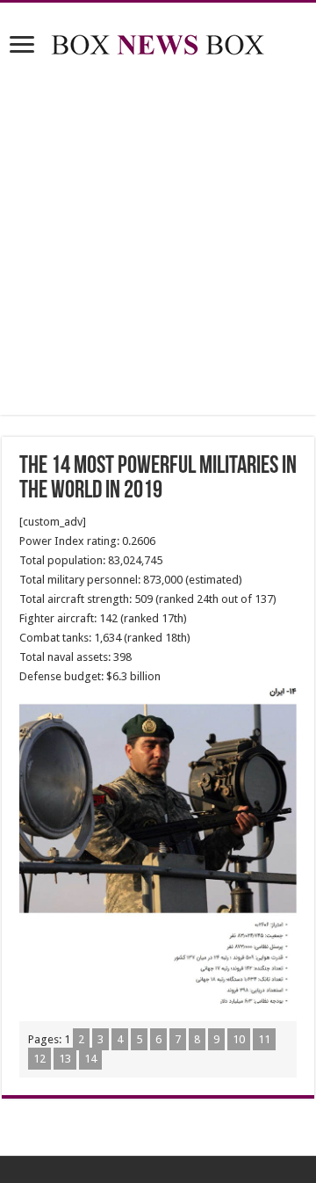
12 (39, 1058)
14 (90, 1058)
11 (264, 1039)
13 (65, 1058)
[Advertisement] (158, 239)
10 (239, 1039)
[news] (158, 41)
